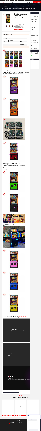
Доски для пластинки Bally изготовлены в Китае (7, 413)
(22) (34, 40)
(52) (34, 23)
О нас (17, 2)
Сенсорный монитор (20, 422)
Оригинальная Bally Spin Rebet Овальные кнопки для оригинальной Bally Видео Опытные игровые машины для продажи (19, 413)
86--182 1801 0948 (24, 0)
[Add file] (28, 430)
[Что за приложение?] (31, 55)
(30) (34, 33)
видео (27, 2)
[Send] (39, 430)
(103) (34, 25)
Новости (21, 2)
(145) (34, 19)
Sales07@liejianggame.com (17, 0)
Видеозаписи (14, 2)
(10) (34, 35)
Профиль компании (12, 422)
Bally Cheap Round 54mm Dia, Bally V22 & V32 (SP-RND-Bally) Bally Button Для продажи (32, 413)
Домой (5, 2)
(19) (34, 29)
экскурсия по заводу (12, 423)
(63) (34, 21)
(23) (34, 16)
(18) (34, 31)
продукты (5, 8)
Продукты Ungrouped (8, 8)
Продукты (8, 2)
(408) (34, 48)
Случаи (24, 2)
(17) (34, 43)
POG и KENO (19, 424)
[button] (13, 25)
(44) (33, 27)
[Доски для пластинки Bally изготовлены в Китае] (7, 406)
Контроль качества (12, 424)
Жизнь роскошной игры (20, 423)
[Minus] (39, 415)
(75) (34, 37)
